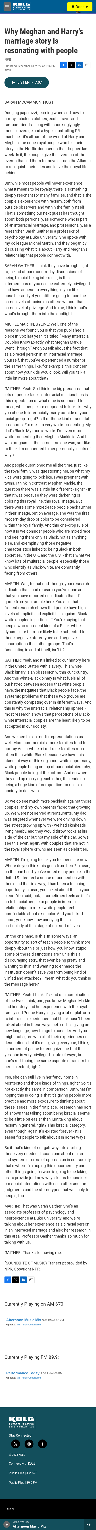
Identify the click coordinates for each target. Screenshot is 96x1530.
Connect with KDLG (22, 1463)
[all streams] (90, 1524)
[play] (7, 1524)
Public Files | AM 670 (23, 1473)
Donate (81, 7)
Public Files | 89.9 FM (23, 1482)
